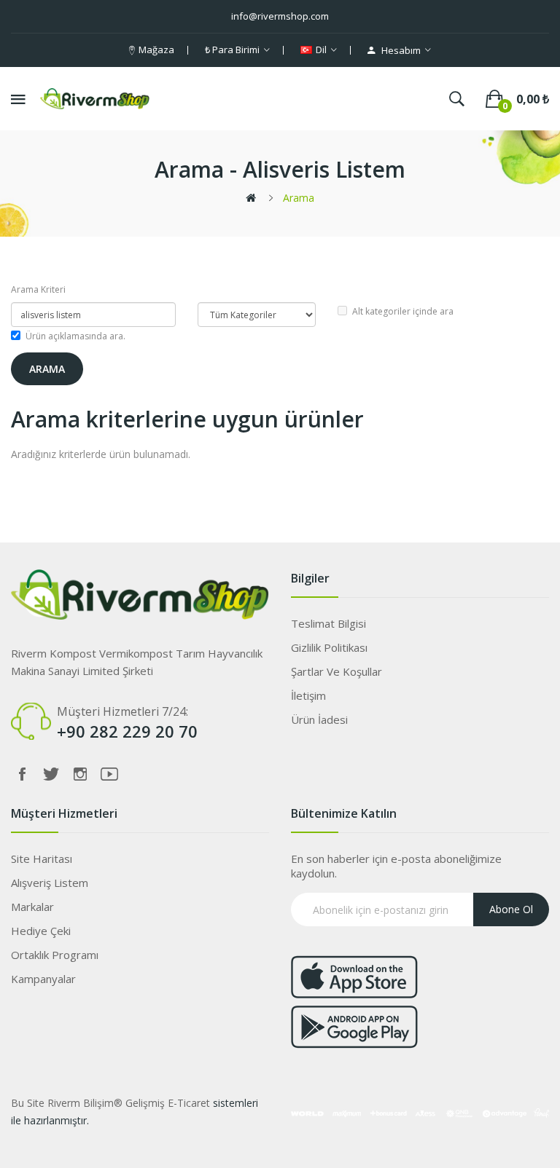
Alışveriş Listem (49, 882)
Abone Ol (511, 909)
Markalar (32, 906)
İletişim (308, 695)
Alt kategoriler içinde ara (403, 311)
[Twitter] (51, 774)
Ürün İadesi (319, 719)
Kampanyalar (43, 978)
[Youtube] (109, 774)
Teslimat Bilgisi (328, 623)
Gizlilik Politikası (329, 647)
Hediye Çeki (41, 930)
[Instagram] (80, 774)
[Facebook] (22, 774)
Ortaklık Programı (54, 954)
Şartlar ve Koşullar (336, 671)
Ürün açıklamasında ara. (75, 336)
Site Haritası (41, 858)
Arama (298, 198)
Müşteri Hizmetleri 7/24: (122, 711)
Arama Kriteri (38, 289)
